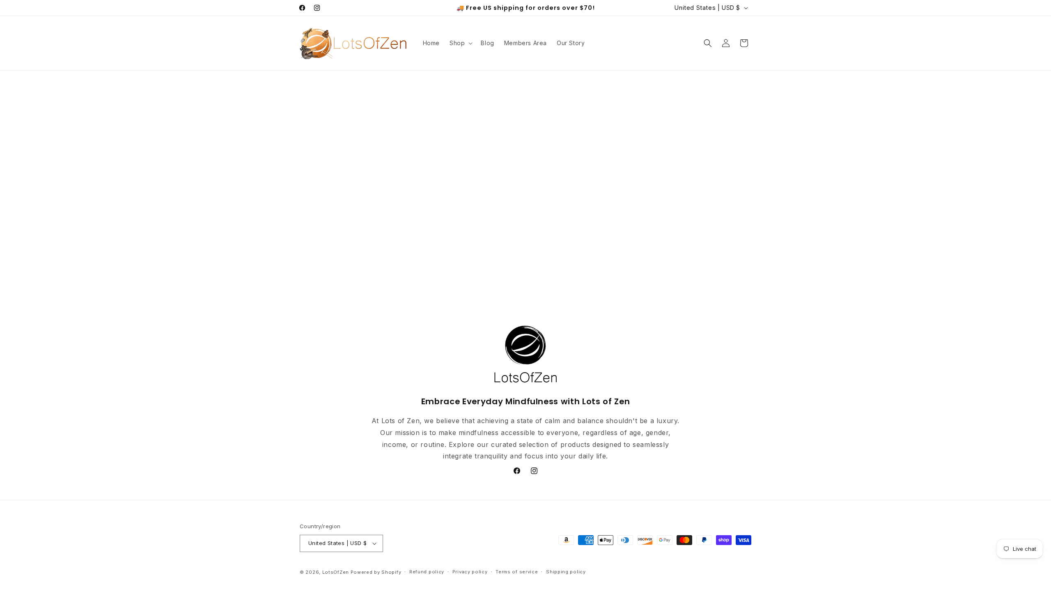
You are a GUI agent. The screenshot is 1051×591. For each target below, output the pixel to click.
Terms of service (517, 572)
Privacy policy (470, 572)
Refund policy (426, 572)
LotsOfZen (335, 572)
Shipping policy (566, 572)
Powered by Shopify (376, 572)
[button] (460, 43)
